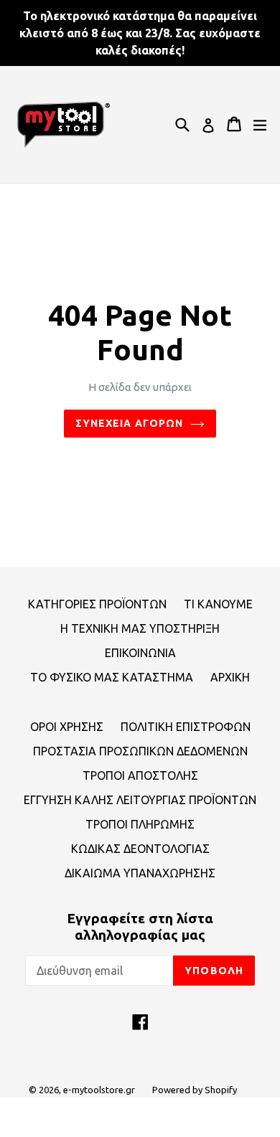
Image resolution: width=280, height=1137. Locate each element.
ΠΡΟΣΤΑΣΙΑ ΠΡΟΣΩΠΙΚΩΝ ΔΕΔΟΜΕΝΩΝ (140, 751)
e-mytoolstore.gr (99, 1090)
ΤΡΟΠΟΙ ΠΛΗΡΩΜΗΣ (140, 824)
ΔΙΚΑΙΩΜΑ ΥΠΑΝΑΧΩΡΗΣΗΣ (140, 873)
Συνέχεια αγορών (129, 423)
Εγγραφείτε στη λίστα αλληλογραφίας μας (140, 926)
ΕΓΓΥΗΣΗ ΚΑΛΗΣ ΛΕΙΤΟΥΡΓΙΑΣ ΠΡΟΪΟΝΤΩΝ (140, 799)
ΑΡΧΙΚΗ (230, 677)
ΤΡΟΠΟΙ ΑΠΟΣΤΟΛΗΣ (140, 775)
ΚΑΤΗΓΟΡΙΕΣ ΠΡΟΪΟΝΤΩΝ (97, 604)
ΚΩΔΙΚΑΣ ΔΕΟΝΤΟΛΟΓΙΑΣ (140, 848)
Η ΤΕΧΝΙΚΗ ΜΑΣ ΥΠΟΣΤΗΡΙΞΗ (140, 628)
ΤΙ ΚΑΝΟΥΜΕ (218, 604)
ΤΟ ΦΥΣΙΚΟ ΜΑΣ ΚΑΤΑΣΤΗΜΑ (111, 677)
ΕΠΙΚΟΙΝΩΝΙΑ (140, 652)
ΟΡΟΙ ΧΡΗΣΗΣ (66, 726)
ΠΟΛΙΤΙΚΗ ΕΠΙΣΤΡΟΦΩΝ (186, 726)
